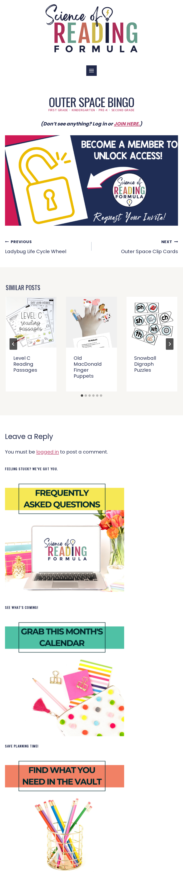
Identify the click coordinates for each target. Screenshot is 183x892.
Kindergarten (83, 110)
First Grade (58, 110)
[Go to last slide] (13, 344)
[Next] (169, 344)
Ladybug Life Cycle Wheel (35, 247)
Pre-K (103, 110)
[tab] (82, 395)
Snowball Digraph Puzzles (145, 364)
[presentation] (31, 322)
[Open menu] (91, 70)
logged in (47, 452)
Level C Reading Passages (25, 364)
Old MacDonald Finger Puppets (88, 367)
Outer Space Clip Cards (149, 247)
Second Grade (123, 110)
